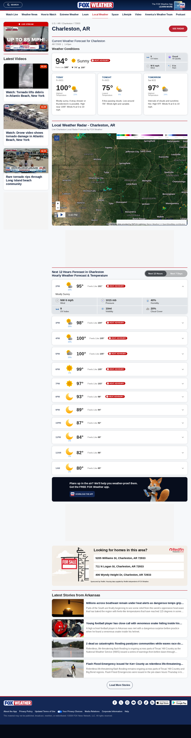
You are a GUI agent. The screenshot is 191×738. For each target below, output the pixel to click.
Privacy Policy (26, 711)
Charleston (67, 23)
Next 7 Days (176, 273)
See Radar (178, 29)
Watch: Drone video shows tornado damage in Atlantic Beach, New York (25, 136)
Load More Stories (119, 685)
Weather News (29, 14)
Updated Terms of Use (45, 711)
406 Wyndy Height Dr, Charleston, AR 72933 (123, 574)
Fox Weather (95, 5)
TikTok (146, 702)
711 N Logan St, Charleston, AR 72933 (120, 566)
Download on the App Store (162, 702)
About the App (10, 711)
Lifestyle (126, 14)
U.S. (54, 23)
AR (59, 23)
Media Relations (92, 711)
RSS (152, 702)
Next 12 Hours (155, 273)
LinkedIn (140, 702)
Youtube (133, 702)
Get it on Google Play (179, 702)
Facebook (115, 702)
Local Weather (100, 14)
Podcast (180, 14)
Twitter (121, 702)
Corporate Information (112, 711)
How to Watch (48, 14)
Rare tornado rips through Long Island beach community (24, 180)
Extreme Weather (69, 14)
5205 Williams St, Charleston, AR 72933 (120, 558)
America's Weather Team (158, 14)
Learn (85, 14)
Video (138, 14)
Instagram (127, 702)
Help (127, 711)
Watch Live (12, 14)
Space (115, 14)
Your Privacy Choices (72, 711)
